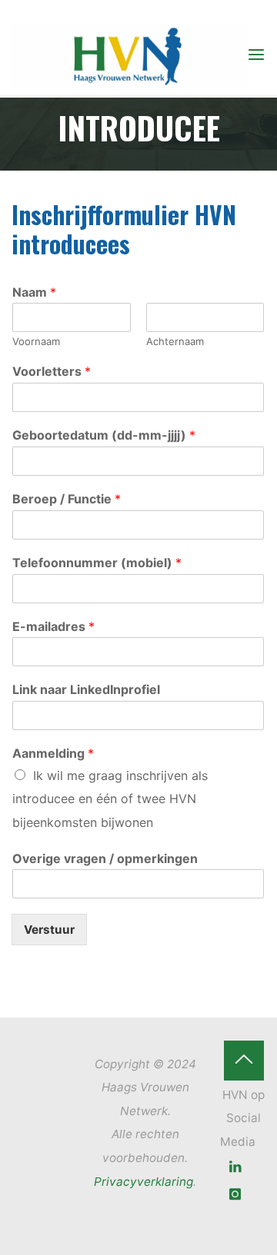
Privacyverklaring (143, 1181)
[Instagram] (236, 1194)
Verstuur (49, 930)
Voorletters (51, 372)
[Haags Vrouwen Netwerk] (129, 54)
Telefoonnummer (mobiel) (97, 562)
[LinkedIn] (236, 1167)
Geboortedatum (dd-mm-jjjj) (103, 435)
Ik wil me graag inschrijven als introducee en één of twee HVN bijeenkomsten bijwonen (110, 799)
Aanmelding (53, 753)
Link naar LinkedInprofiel (86, 690)
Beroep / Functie (66, 498)
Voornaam (36, 342)
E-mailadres (53, 626)
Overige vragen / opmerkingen (105, 858)
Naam (34, 292)
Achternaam (175, 342)
